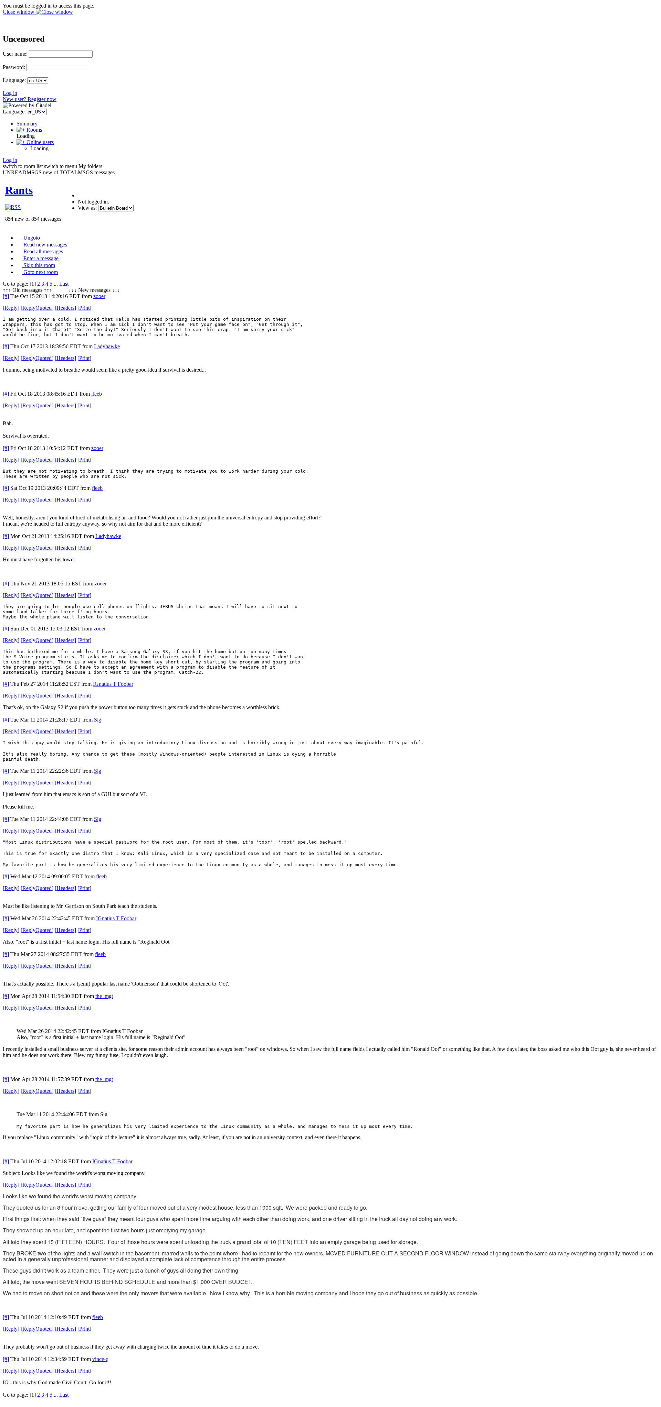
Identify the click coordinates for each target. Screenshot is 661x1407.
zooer (99, 296)
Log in (10, 93)
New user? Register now (29, 99)
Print (84, 308)
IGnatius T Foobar (113, 684)
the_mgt (104, 996)
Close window (19, 12)
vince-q (100, 1359)
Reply (11, 308)
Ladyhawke (107, 346)
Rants (19, 190)
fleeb (96, 394)
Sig (97, 720)
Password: (14, 67)
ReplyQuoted (37, 308)
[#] (6, 296)
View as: (87, 208)
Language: (14, 80)
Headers (65, 308)
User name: (15, 54)
